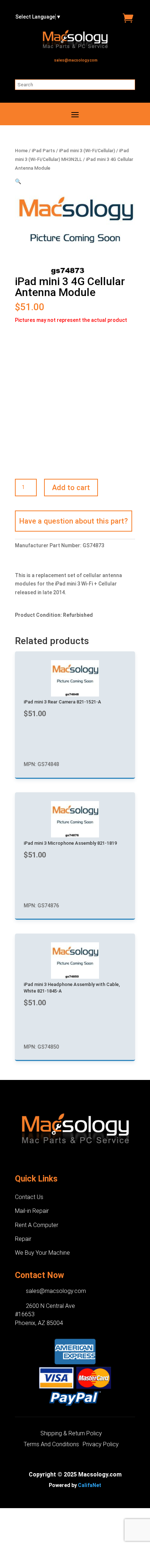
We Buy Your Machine (42, 1252)
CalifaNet (89, 1485)
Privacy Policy (101, 1445)
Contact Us (29, 1197)
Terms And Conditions (51, 1445)
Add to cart (71, 487)
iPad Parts (43, 150)
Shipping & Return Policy (71, 1434)
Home (21, 150)
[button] (18, 181)
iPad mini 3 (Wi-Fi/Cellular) (87, 150)
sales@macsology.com (76, 60)
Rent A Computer (36, 1225)
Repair (23, 1238)
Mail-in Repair (32, 1210)
